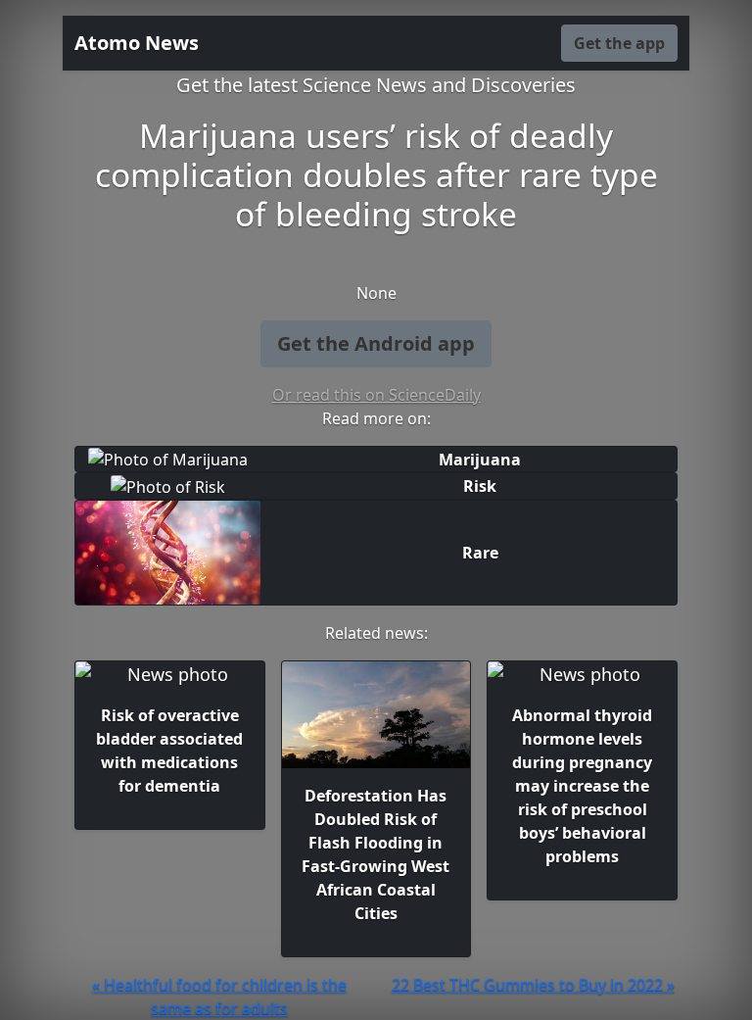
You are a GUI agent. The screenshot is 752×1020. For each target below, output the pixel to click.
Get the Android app (376, 343)
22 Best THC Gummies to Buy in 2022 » (533, 985)
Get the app (619, 43)
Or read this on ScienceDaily (376, 395)
